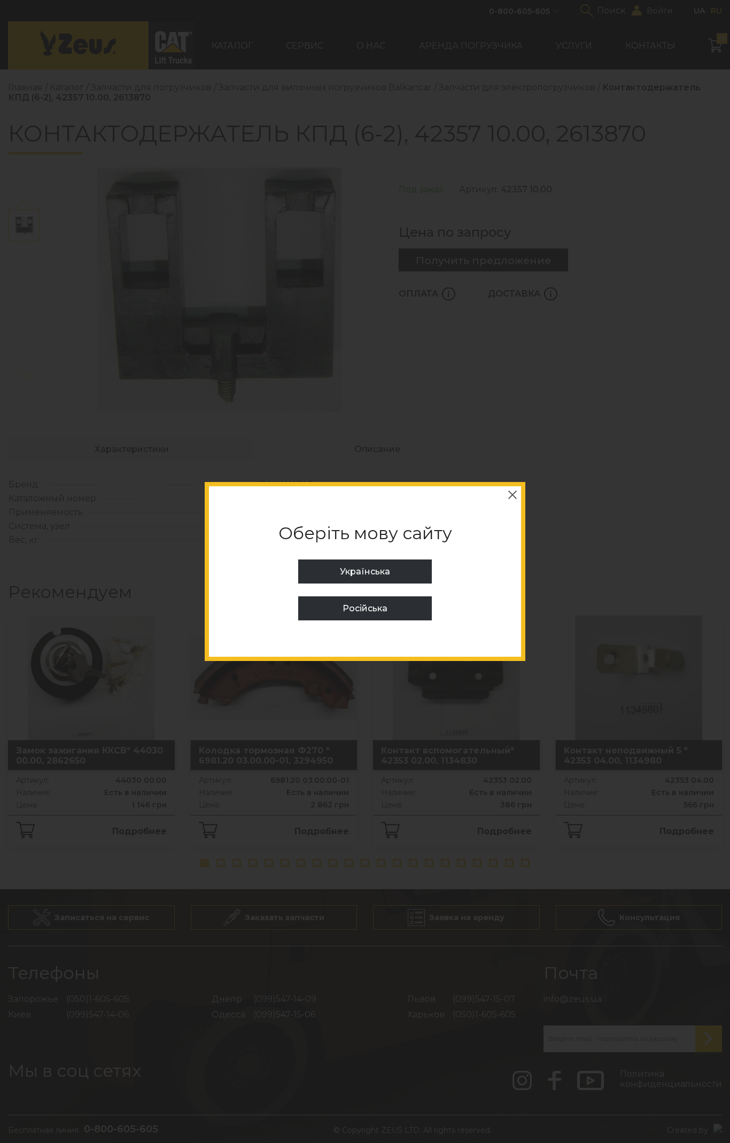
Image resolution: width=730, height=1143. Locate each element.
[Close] (512, 494)
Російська (365, 608)
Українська (365, 571)
